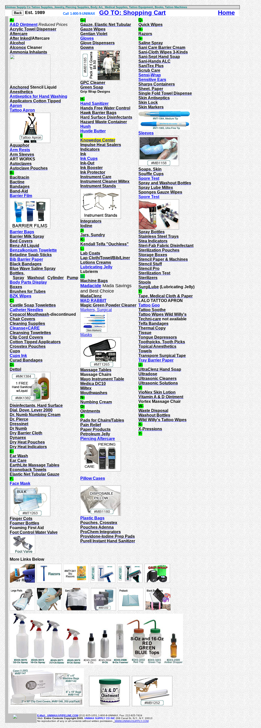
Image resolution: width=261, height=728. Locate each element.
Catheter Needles (26, 310)
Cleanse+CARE (25, 328)
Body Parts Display (28, 282)
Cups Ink (18, 355)
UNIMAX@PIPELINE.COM (62, 715)
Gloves (87, 38)
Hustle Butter (93, 131)
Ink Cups (89, 158)
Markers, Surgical (96, 310)
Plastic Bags (92, 518)
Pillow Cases (92, 478)
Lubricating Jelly (96, 267)
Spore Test (148, 178)
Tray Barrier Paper (156, 360)
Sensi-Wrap (149, 75)
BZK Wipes (20, 296)
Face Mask (20, 483)
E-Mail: (42, 715)
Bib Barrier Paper (26, 259)
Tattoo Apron (22, 110)
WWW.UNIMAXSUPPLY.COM (132, 721)
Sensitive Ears (152, 79)
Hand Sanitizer (94, 103)
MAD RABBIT (93, 300)
